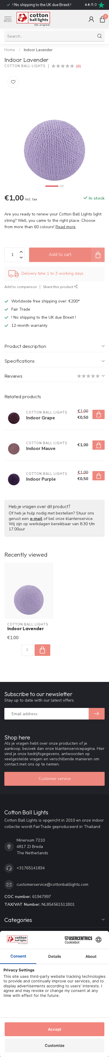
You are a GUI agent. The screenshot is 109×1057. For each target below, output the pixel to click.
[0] (102, 19)
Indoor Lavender (38, 50)
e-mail (36, 518)
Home (9, 50)
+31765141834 (31, 868)
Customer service (55, 778)
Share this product (58, 286)
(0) (78, 66)
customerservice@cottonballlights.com (52, 884)
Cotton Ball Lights (24, 66)
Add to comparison (20, 286)
